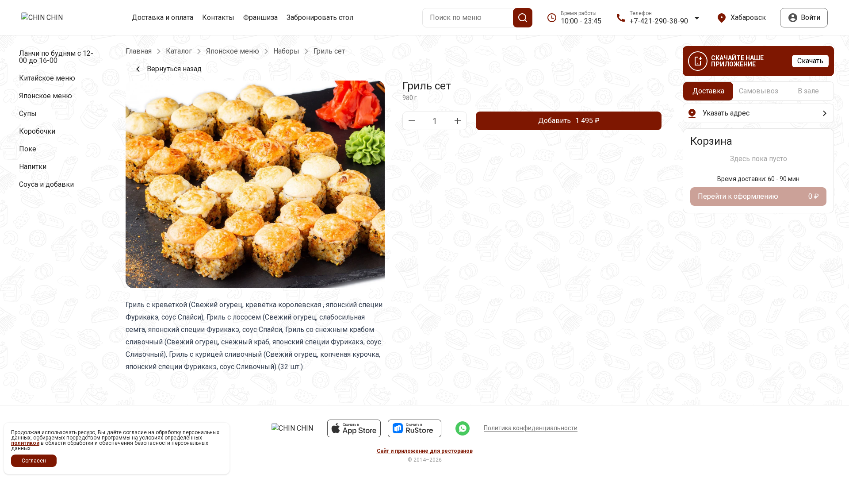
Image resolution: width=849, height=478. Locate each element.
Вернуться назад (174, 69)
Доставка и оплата (162, 17)
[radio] (708, 91)
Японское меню (232, 51)
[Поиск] (522, 17)
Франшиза (260, 17)
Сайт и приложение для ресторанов (425, 451)
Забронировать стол (320, 17)
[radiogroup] (758, 91)
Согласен (34, 461)
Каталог (179, 51)
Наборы (286, 51)
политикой (25, 443)
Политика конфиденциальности (530, 428)
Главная (139, 51)
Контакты (218, 17)
